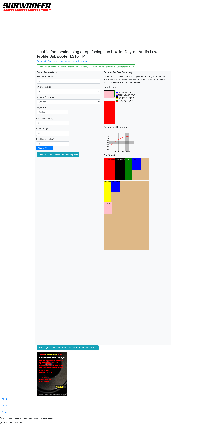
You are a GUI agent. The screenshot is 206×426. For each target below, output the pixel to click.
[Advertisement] (103, 31)
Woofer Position (44, 87)
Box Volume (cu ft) (44, 118)
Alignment (41, 107)
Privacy (5, 412)
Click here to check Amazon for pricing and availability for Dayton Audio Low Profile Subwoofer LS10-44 (86, 67)
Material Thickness (45, 97)
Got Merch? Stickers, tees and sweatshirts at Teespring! (62, 61)
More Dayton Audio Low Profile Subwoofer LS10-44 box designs (67, 347)
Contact (5, 405)
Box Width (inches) (44, 129)
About (4, 399)
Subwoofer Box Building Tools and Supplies (58, 154)
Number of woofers (45, 76)
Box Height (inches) (45, 139)
